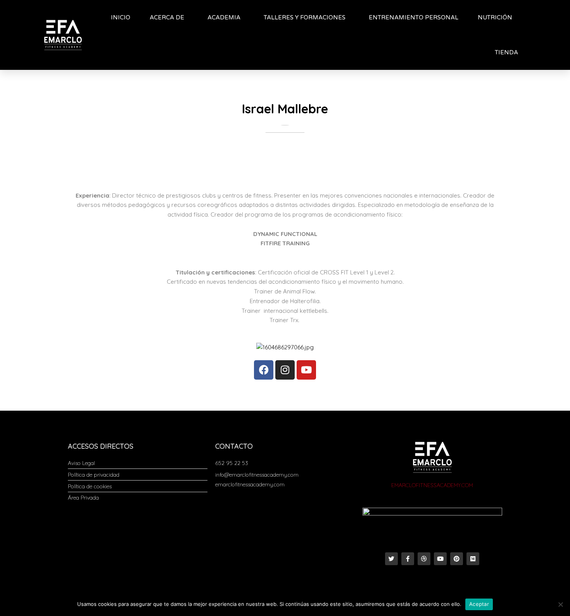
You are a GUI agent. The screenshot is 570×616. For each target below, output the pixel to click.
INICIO (120, 17)
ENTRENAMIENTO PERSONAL (413, 17)
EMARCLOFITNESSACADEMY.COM (432, 485)
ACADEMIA (223, 17)
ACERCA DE (167, 17)
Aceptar (479, 604)
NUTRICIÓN (495, 17)
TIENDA (506, 52)
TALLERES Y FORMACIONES (304, 17)
